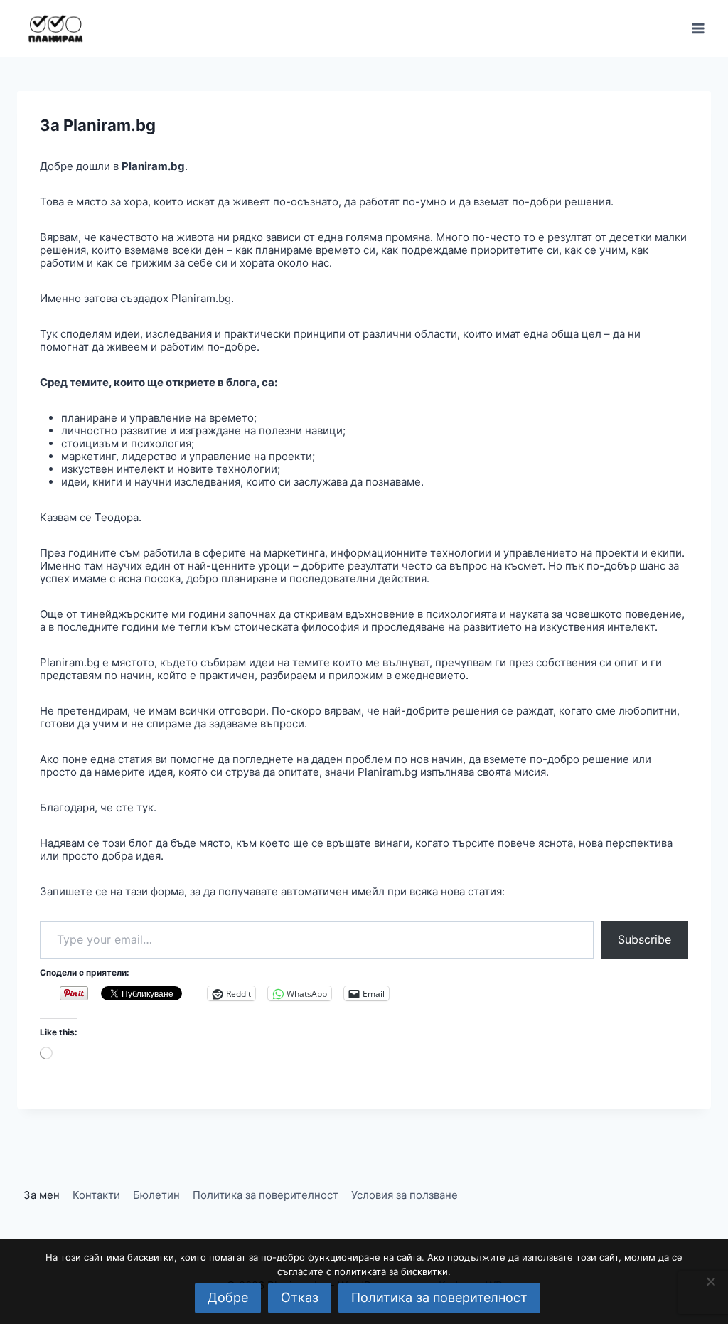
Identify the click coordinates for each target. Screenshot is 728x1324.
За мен (41, 1195)
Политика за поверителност (265, 1195)
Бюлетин (156, 1195)
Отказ (299, 1297)
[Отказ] (710, 1281)
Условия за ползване (404, 1195)
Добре (228, 1297)
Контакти (96, 1195)
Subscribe (644, 939)
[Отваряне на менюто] (698, 28)
